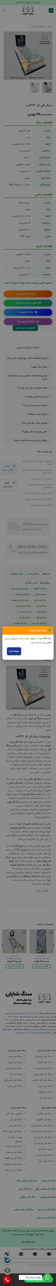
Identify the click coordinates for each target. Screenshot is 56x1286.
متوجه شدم (14, 651)
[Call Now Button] (7, 1280)
